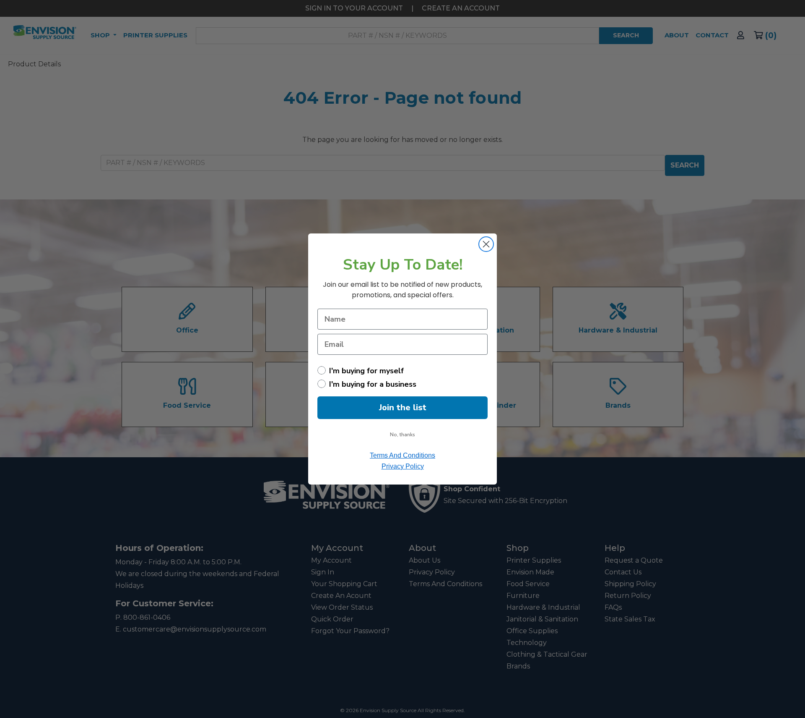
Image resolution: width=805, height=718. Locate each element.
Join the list (402, 407)
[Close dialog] (486, 244)
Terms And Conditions (402, 455)
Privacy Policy (403, 466)
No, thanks (402, 434)
